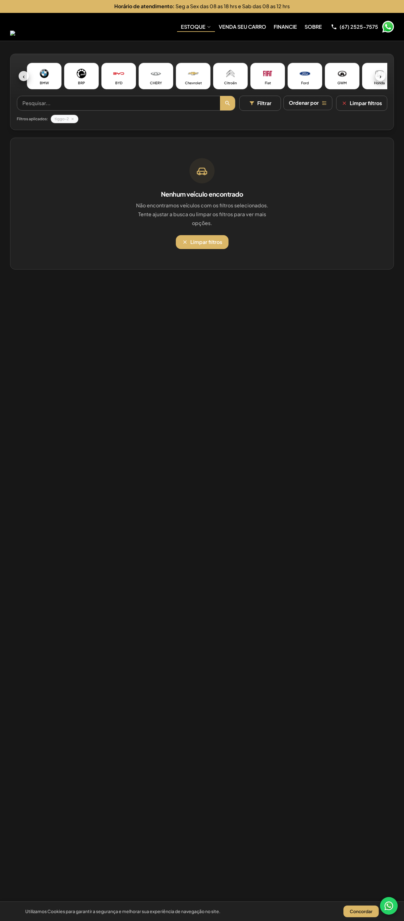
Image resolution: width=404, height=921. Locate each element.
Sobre (313, 26)
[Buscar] (227, 103)
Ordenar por (304, 102)
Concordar (361, 911)
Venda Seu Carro (242, 26)
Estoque (193, 26)
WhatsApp (388, 27)
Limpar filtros (366, 103)
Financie (285, 26)
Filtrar (264, 103)
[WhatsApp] (389, 906)
